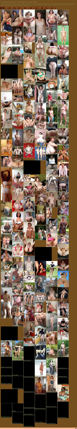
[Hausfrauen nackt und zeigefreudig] (17, 249)
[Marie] (51, 322)
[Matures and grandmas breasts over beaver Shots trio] (51, 49)
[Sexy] (39, 307)
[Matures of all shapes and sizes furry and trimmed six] (40, 232)
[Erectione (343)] (17, 86)
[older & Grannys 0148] (17, 275)
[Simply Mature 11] (40, 22)
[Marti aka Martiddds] (63, 309)
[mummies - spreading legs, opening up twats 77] (63, 380)
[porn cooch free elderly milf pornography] (17, 206)
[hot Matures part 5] (17, 17)
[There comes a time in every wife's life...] (29, 204)
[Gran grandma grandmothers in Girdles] (51, 180)
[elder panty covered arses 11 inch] (6, 302)
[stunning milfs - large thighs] (63, 334)
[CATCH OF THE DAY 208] (6, 348)
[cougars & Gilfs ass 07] (63, 184)
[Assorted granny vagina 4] (51, 84)
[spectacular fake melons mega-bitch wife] (63, 409)
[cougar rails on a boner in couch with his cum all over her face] (17, 417)
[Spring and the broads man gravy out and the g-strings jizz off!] (29, 384)
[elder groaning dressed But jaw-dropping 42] (40, 284)
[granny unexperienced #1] (17, 121)
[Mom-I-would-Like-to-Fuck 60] (40, 125)
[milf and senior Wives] (17, 176)
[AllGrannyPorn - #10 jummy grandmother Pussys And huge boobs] (6, 380)
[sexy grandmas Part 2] (29, 135)
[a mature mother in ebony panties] (29, 420)
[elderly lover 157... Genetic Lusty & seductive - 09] (29, 230)
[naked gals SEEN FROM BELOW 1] (63, 278)
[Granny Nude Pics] (49, 212)
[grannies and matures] (63, 132)
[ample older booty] (40, 138)
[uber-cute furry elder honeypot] (63, 153)
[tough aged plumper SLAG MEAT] (51, 129)
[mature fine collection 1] (40, 415)
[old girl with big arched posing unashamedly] (6, 410)
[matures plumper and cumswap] (17, 54)
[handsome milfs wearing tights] (51, 415)
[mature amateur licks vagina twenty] (63, 196)
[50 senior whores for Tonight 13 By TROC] (40, 182)
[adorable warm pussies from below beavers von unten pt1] (29, 61)
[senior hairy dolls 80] (17, 98)
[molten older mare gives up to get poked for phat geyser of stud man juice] (51, 337)
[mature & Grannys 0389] (6, 266)
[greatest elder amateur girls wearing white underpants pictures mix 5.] (6, 118)
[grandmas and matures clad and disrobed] (6, 362)
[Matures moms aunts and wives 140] (51, 399)
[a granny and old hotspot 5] (6, 255)
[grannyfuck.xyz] (28, 47)
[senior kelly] (17, 150)
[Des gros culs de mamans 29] (40, 215)
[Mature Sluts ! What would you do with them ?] (29, 329)
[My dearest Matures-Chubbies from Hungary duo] (17, 192)
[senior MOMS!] (63, 17)
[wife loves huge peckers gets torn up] (6, 85)
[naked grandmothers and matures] (51, 114)
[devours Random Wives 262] (29, 189)
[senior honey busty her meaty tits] (29, 400)
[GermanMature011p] (63, 251)
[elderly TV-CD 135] (51, 98)
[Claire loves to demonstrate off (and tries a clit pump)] (40, 401)
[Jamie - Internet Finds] (51, 383)
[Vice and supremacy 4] (40, 336)
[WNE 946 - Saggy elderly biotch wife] (29, 411)
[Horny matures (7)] (63, 67)
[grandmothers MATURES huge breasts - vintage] (51, 145)
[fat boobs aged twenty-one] (6, 241)
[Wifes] (29, 92)
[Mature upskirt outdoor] (51, 269)
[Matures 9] (51, 225)
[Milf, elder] (17, 407)
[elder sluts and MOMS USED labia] (63, 169)
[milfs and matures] (40, 93)
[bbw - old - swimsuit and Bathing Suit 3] (6, 278)
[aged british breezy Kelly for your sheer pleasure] (40, 297)
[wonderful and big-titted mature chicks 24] (17, 316)
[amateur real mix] (40, 352)
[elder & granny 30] (6, 39)
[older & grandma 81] (51, 293)
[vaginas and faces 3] (29, 17)
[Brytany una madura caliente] (6, 209)
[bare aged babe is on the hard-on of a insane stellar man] (63, 362)
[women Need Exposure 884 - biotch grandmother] (63, 239)
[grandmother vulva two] (17, 161)
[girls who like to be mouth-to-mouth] (40, 51)
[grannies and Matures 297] (29, 178)
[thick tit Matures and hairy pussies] (51, 199)
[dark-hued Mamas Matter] (63, 392)
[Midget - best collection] (63, 35)
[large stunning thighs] (51, 67)
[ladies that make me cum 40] (63, 94)
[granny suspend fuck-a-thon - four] (6, 161)
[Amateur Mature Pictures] (63, 372)
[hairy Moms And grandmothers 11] (51, 281)
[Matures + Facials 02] (40, 367)
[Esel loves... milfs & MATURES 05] (6, 147)
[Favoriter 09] (51, 366)
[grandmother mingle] (40, 75)
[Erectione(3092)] (17, 368)
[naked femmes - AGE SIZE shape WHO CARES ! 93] (6, 54)
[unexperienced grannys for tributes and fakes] (17, 262)
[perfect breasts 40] (29, 107)
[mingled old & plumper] (6, 225)
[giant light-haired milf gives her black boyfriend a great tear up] (17, 300)
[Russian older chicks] (29, 298)
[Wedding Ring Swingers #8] (29, 341)
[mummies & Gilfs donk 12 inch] (17, 236)
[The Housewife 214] (40, 153)
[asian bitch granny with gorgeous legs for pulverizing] (17, 350)
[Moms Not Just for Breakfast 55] (63, 82)
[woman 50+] (29, 247)
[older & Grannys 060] (17, 108)
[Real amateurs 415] (29, 353)
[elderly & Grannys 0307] (6, 20)
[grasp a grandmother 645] (29, 287)
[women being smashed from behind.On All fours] (6, 371)
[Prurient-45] (29, 216)
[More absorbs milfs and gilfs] (63, 225)
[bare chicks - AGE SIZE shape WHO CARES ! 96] (63, 264)
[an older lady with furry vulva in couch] (29, 121)
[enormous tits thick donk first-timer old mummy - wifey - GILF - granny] (51, 161)
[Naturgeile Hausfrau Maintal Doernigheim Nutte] (63, 207)
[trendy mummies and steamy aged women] (29, 313)
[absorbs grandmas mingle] (63, 52)
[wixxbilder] (6, 100)
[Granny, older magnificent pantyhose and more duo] (29, 150)
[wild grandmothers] (63, 348)
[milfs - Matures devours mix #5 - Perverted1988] (40, 111)
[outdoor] (51, 351)
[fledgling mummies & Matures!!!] (29, 276)
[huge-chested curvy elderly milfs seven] (40, 385)
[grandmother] (63, 140)
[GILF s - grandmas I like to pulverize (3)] (29, 263)
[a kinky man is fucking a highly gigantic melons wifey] (17, 289)
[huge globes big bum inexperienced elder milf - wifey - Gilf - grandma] (63, 294)
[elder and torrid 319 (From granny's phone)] (51, 307)
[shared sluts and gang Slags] (17, 35)
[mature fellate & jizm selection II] (40, 268)
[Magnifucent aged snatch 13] (29, 76)
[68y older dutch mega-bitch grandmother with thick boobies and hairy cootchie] (40, 320)
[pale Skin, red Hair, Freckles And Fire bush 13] (29, 369)
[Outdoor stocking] (63, 113)
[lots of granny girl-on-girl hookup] (51, 240)
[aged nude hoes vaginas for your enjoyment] (51, 18)
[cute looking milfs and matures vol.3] (40, 198)
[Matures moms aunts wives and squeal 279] (6, 184)
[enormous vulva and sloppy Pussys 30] (29, 34)
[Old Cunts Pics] (5, 133)
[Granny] (17, 137)
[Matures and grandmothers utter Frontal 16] (17, 382)
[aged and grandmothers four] (51, 35)
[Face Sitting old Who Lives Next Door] (17, 221)
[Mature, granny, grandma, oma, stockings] (63, 322)
